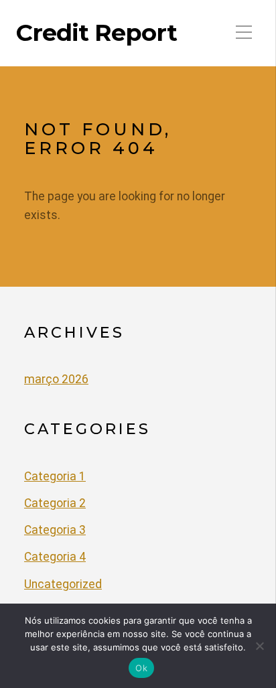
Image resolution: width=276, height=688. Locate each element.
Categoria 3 (55, 530)
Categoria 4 (55, 556)
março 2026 (56, 379)
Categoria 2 (55, 503)
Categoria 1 (55, 476)
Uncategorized (63, 584)
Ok (141, 668)
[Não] (259, 645)
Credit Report (96, 33)
